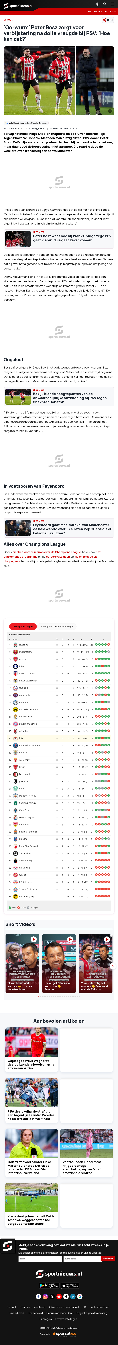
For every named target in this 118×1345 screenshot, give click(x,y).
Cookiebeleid (35, 1313)
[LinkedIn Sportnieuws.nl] (73, 1297)
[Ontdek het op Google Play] (49, 1286)
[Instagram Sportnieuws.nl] (45, 1297)
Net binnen (95, 11)
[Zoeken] (104, 4)
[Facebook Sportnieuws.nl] (38, 1297)
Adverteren (55, 1307)
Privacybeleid (16, 1313)
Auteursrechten (100, 1307)
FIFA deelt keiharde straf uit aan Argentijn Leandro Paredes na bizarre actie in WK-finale (31, 1115)
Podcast (111, 11)
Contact (11, 1307)
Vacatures (39, 1307)
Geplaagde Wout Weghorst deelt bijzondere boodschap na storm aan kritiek (31, 1064)
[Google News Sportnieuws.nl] (80, 1297)
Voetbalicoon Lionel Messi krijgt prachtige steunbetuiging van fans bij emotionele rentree (83, 1167)
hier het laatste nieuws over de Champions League (47, 552)
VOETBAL (8, 20)
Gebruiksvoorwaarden (59, 1313)
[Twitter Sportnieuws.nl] (52, 1297)
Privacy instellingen (66, 1319)
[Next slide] (113, 966)
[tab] (38, 996)
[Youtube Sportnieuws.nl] (59, 1297)
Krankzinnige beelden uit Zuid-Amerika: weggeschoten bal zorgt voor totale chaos (31, 1220)
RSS (85, 1307)
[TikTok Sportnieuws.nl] (66, 1297)
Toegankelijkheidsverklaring (91, 1313)
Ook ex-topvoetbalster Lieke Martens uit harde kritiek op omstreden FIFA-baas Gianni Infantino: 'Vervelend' (29, 1167)
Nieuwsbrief (72, 1307)
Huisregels (46, 1319)
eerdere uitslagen (58, 556)
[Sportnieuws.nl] (18, 5)
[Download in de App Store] (70, 1286)
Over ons (25, 1307)
